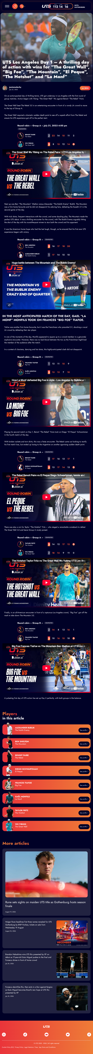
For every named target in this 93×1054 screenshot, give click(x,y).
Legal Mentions (29, 1047)
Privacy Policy (19, 1047)
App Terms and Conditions (47, 1047)
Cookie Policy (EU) (8, 1047)
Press (36, 1047)
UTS (46, 6)
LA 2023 (85, 88)
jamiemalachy (15, 87)
